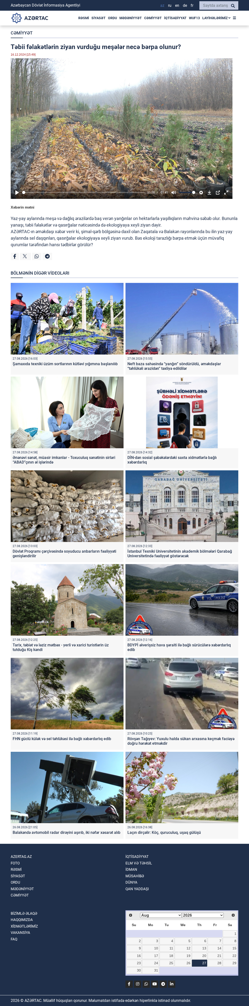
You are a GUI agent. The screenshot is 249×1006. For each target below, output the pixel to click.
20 (204, 956)
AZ (162, 5)
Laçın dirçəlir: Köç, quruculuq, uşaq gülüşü (164, 832)
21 (219, 956)
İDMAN (131, 869)
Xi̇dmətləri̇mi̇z (24, 926)
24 (156, 963)
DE (185, 5)
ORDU (112, 18)
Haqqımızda (22, 920)
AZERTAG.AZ (21, 856)
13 (204, 948)
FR (192, 5)
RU (169, 5)
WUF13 (194, 18)
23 (139, 963)
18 (171, 956)
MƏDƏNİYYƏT (130, 18)
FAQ (14, 939)
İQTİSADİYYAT (175, 18)
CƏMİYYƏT (153, 18)
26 (188, 963)
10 (156, 948)
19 (188, 956)
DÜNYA (131, 882)
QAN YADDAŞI (137, 889)
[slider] (83, 192)
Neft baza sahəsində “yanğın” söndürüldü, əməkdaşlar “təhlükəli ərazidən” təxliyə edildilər (174, 366)
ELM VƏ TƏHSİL (138, 863)
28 (219, 963)
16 (139, 956)
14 (219, 948)
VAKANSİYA (20, 932)
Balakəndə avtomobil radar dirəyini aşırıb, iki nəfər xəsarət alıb (66, 832)
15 (234, 948)
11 (171, 948)
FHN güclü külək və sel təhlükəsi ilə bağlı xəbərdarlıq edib (62, 738)
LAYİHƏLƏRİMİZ (215, 18)
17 (156, 956)
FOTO (15, 863)
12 (188, 948)
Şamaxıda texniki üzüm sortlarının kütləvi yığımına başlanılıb (65, 364)
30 (139, 970)
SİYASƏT (98, 18)
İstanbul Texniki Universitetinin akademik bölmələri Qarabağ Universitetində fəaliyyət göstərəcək (179, 553)
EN (177, 5)
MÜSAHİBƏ (134, 876)
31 (156, 970)
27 (204, 963)
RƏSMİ (83, 18)
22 (234, 956)
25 (171, 963)
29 (234, 963)
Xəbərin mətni (22, 207)
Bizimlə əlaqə (24, 913)
